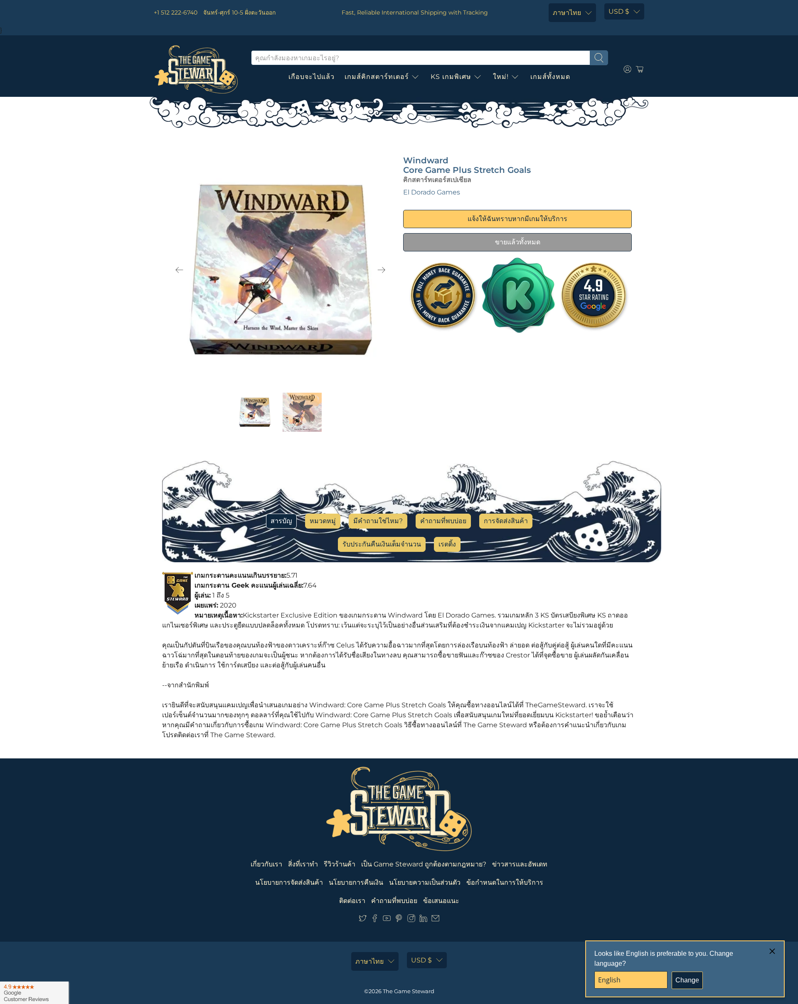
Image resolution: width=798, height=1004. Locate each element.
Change (687, 980)
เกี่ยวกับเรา (266, 864)
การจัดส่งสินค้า (506, 521)
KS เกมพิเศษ (451, 77)
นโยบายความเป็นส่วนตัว (425, 882)
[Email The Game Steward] (435, 920)
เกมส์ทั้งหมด (550, 77)
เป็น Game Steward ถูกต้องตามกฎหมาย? (423, 864)
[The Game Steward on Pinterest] (399, 920)
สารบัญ (281, 521)
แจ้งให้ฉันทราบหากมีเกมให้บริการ (517, 219)
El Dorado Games (431, 192)
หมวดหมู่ (323, 521)
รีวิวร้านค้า (339, 864)
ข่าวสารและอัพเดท (519, 864)
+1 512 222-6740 (175, 12)
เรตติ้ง (447, 544)
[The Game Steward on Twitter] (363, 920)
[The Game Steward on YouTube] (387, 920)
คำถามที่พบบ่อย (443, 521)
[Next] (381, 270)
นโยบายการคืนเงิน (356, 882)
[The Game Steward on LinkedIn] (423, 920)
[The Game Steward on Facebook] (375, 920)
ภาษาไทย (567, 13)
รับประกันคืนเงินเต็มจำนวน (381, 544)
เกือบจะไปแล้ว (311, 77)
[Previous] (179, 270)
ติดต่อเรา (352, 901)
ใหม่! (501, 77)
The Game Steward (408, 991)
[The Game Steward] (196, 69)
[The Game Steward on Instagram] (411, 920)
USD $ (618, 11)
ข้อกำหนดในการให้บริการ (504, 882)
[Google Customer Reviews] (34, 993)
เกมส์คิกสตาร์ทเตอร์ (377, 77)
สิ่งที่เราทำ (303, 864)
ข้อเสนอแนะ (441, 901)
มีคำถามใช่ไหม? (378, 521)
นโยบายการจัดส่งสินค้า (289, 882)
